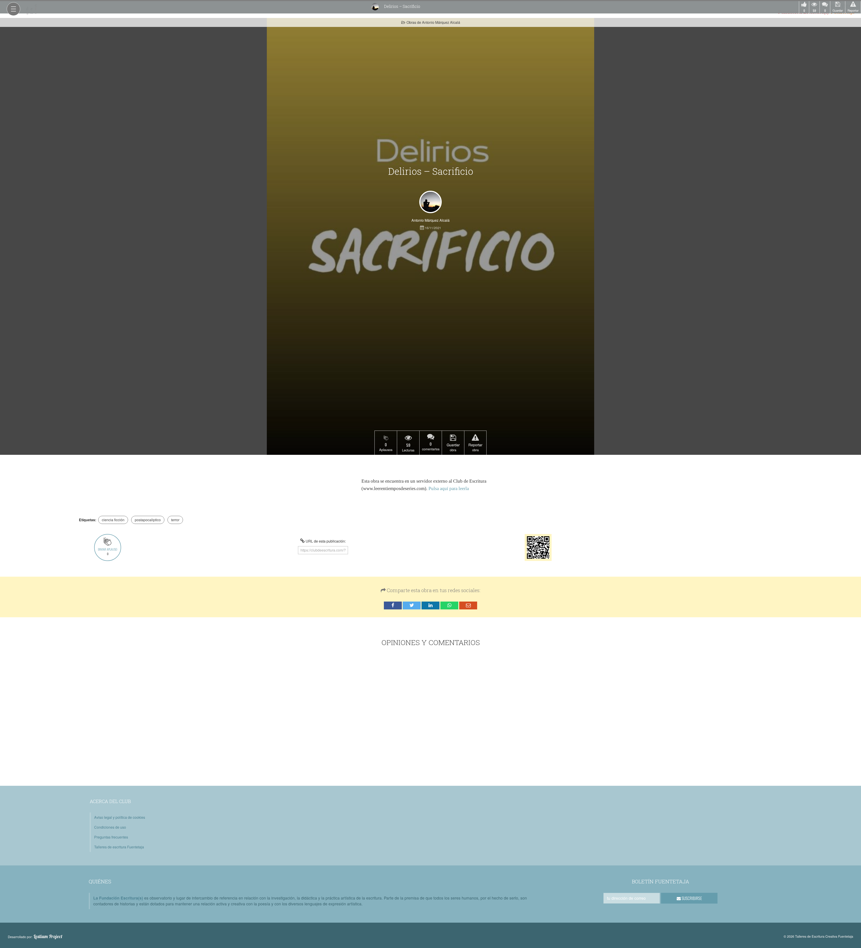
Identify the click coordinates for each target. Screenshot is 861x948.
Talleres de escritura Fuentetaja (119, 846)
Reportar (853, 10)
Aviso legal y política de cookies (119, 817)
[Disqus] (430, 717)
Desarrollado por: (35, 936)
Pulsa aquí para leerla (448, 488)
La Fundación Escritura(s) (118, 898)
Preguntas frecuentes (111, 837)
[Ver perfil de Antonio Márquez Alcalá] (430, 202)
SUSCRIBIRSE (691, 898)
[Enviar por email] (468, 605)
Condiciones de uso (110, 827)
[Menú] (13, 9)
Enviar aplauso (107, 551)
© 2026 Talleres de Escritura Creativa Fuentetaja (818, 936)
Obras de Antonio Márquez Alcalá (433, 22)
